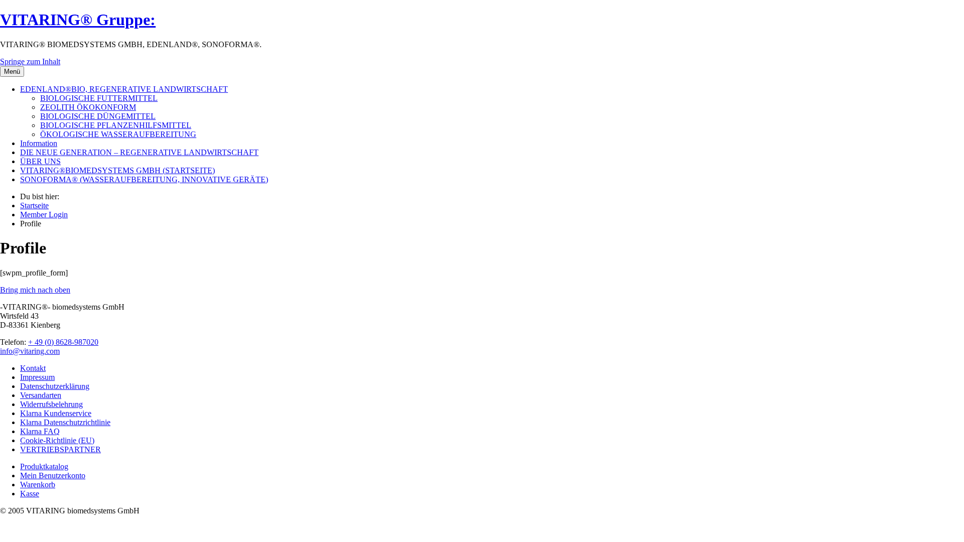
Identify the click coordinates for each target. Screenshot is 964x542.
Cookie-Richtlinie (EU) (57, 440)
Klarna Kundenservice (55, 413)
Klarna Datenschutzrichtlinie (65, 422)
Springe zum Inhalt (30, 61)
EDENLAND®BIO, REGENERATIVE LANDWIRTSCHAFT (124, 89)
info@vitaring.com (30, 351)
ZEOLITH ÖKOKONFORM (88, 107)
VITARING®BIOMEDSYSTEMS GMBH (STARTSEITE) (117, 170)
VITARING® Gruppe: (78, 20)
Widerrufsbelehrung (51, 404)
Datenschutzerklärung (54, 386)
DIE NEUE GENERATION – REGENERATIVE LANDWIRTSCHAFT (139, 152)
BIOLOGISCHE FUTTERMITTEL (99, 98)
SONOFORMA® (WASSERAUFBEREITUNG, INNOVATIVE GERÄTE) (144, 179)
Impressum (37, 377)
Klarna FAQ (40, 431)
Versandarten (40, 395)
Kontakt (33, 368)
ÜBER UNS (40, 161)
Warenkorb (37, 484)
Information (38, 143)
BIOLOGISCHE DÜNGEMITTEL (98, 116)
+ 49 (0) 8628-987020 (63, 342)
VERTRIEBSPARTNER (60, 449)
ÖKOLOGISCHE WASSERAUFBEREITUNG (118, 134)
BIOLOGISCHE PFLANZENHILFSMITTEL (115, 125)
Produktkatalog (44, 466)
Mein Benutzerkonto (52, 475)
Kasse (29, 493)
